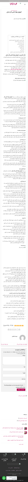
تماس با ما (10, 467)
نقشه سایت (8, 470)
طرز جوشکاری (22, 48)
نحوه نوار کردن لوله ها (20, 44)
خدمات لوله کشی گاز (14, 10)
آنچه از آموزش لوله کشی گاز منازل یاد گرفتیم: (17, 52)
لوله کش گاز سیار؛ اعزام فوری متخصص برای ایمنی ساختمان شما (13, 437)
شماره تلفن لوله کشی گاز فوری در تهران (15, 440)
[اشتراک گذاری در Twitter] (15, 330)
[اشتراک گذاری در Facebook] (17, 330)
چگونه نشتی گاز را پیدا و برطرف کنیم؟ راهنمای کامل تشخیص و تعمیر (13, 428)
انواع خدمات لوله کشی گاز (22, 344)
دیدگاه (23, 355)
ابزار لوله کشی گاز (4, 344)
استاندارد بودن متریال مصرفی (19, 41)
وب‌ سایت (23, 379)
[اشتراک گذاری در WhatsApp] (19, 330)
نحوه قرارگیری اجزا (21, 46)
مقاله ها (13, 470)
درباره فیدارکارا (17, 467)
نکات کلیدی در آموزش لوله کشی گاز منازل (16, 40)
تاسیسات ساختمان (23, 418)
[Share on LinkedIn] (9, 330)
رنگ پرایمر (22, 49)
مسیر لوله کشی (21, 45)
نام (24, 366)
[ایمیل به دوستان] (13, 330)
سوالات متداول (19, 470)
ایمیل (24, 373)
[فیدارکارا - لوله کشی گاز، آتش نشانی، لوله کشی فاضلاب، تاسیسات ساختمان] (14, 4)
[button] (25, 4)
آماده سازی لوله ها (21, 42)
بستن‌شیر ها (22, 50)
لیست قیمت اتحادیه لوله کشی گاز (16, 432)
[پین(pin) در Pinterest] (11, 330)
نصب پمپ (21, 444)
